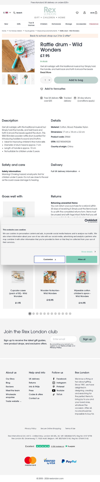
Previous (3, 79)
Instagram (61, 382)
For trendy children (15, 31)
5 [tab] (44, 313)
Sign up (87, 339)
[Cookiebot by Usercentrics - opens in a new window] (86, 221)
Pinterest (60, 386)
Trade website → (14, 401)
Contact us (34, 398)
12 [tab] (70, 313)
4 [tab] (41, 313)
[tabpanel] (18, 287)
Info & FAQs (34, 386)
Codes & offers (36, 394)
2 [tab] (33, 313)
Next (33, 79)
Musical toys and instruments (47, 31)
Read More (45, 72)
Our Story (10, 378)
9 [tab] (59, 313)
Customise (48, 259)
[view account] (84, 12)
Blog (8, 382)
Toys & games (30, 31)
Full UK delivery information (64, 171)
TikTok (59, 394)
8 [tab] (55, 313)
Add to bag (76, 80)
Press (31, 390)
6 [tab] (48, 313)
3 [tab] (37, 313)
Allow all (81, 259)
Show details (86, 252)
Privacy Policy (55, 347)
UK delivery (34, 378)
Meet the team (13, 390)
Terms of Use (66, 346)
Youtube (60, 390)
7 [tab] (52, 313)
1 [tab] (30, 313)
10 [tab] (63, 313)
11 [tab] (66, 313)
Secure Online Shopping (51, 428)
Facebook (61, 378)
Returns (32, 382)
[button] (17, 12)
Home (4, 31)
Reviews (10, 386)
